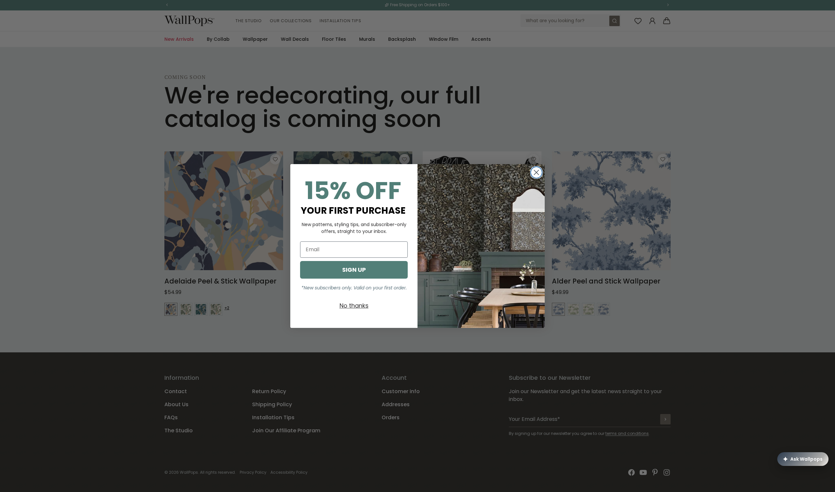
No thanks (354, 305)
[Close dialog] (536, 172)
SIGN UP (354, 270)
